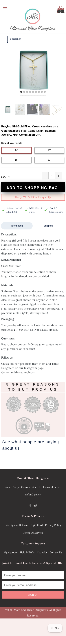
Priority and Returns (16, 525)
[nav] (5, 9)
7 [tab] (38, 92)
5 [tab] (33, 92)
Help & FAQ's (27, 552)
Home (7, 487)
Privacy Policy (53, 525)
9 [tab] (44, 92)
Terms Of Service (33, 532)
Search (36, 487)
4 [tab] (30, 92)
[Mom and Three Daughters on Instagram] (35, 505)
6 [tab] (35, 92)
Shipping (48, 226)
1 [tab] (21, 92)
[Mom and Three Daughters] (33, 17)
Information (17, 226)
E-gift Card (36, 525)
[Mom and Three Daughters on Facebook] (31, 505)
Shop (16, 487)
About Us (42, 552)
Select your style (11, 142)
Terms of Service (52, 487)
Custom (25, 487)
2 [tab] (24, 92)
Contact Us (56, 552)
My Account (11, 552)
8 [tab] (41, 92)
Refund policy (33, 494)
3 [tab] (27, 92)
